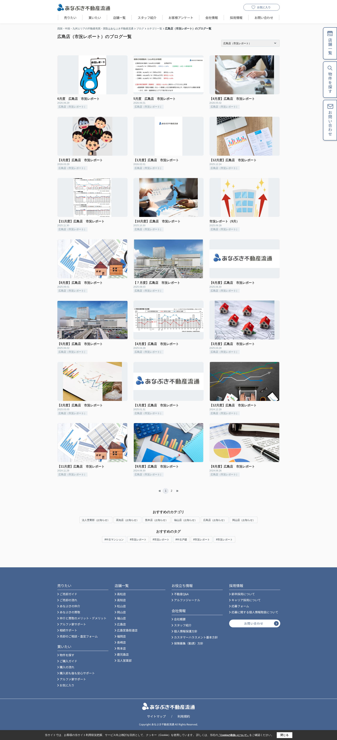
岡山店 (121, 612)
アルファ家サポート (73, 624)
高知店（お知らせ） (127, 520)
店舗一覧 (119, 17)
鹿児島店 (123, 654)
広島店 (121, 624)
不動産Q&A (181, 594)
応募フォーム (240, 606)
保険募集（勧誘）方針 (188, 643)
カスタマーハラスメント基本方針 (196, 637)
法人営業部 (124, 660)
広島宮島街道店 (127, 630)
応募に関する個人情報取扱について (254, 612)
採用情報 (236, 17)
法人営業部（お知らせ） (96, 520)
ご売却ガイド (68, 594)
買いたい (95, 17)
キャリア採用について (246, 600)
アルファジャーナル (187, 600)
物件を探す (67, 655)
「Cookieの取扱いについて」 (233, 735)
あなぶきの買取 (70, 612)
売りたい (70, 17)
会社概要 (180, 619)
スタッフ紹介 (147, 17)
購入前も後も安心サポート (77, 673)
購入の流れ (67, 667)
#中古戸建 (181, 539)
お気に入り (264, 7)
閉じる (284, 734)
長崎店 (121, 642)
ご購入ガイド (68, 661)
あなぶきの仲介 (70, 606)
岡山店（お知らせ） (243, 520)
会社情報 (211, 17)
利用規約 (183, 716)
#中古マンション (114, 539)
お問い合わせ (264, 17)
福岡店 (121, 636)
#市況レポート (138, 539)
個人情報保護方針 (185, 631)
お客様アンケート (180, 17)
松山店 (121, 606)
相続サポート (68, 630)
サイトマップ (156, 716)
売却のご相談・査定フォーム (79, 636)
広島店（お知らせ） (214, 520)
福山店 (121, 618)
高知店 (121, 600)
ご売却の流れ (68, 600)
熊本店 (121, 648)
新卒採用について (243, 594)
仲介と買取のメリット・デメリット (83, 618)
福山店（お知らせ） (185, 520)
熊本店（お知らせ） (156, 520)
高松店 (121, 594)
